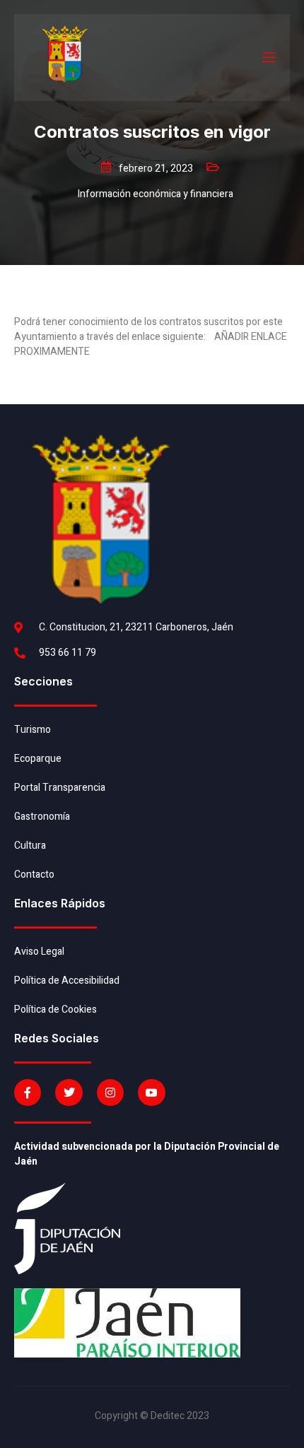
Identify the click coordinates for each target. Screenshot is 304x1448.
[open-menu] (268, 57)
